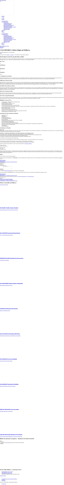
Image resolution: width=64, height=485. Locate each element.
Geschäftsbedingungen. (31, 176)
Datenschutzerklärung (8, 170)
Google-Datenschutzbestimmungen (22, 176)
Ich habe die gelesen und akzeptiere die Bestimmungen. (12, 170)
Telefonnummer (2, 165)
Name (1, 163)
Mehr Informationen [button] (3, 160)
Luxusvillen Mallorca (5, 33)
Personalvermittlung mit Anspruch (9, 25)
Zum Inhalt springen (3, 0)
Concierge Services (5, 34)
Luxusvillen (12, 54)
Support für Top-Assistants (8, 27)
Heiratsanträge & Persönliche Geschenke (10, 39)
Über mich (3, 30)
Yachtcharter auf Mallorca (7, 24)
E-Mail (1, 164)
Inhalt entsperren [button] (2, 174)
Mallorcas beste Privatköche (8, 26)
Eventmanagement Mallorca (8, 23)
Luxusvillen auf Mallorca (28, 143)
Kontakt (3, 44)
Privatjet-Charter (6, 22)
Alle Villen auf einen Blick (4, 184)
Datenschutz (2, 169)
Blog (2, 31)
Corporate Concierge (7, 28)
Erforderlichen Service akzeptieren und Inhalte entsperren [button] (8, 161)
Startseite (8, 54)
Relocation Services (7, 29)
